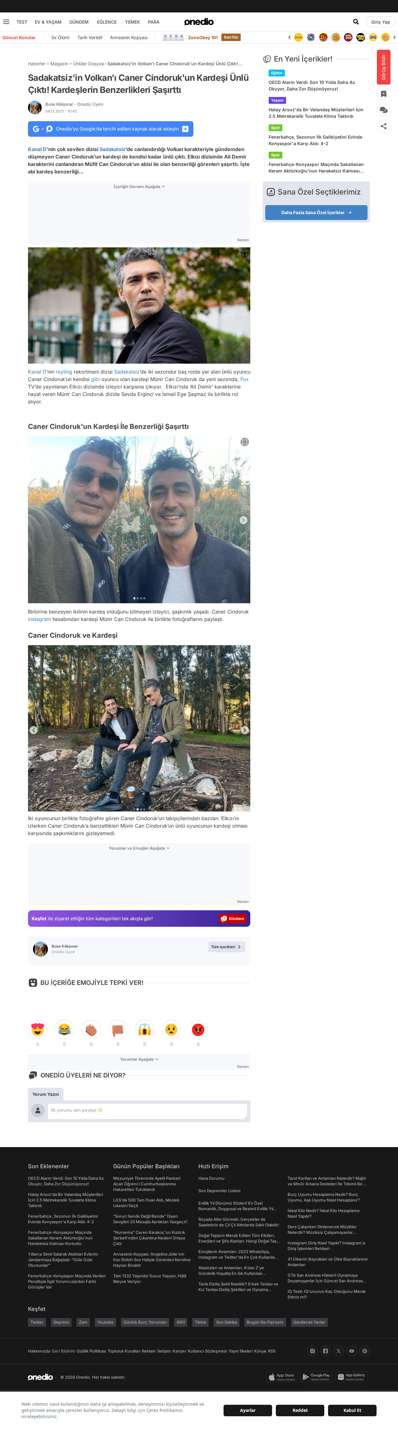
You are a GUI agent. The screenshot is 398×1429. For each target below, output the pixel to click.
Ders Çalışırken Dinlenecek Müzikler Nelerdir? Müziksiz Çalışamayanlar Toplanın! (322, 1232)
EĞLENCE (107, 22)
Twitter (37, 1322)
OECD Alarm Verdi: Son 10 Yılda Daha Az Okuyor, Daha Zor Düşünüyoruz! (312, 85)
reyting (64, 372)
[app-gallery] (352, 1377)
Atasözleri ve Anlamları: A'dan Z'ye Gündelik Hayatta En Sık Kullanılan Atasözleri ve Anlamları (231, 1273)
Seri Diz (231, 37)
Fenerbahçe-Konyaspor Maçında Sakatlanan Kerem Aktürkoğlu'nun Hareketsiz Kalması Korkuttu (316, 168)
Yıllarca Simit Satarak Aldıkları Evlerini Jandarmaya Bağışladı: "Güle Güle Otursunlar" (63, 1260)
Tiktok (200, 1322)
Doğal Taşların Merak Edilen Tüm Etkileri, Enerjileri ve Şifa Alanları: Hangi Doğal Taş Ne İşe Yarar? (237, 1241)
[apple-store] (283, 1377)
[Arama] (356, 21)
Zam (83, 1322)
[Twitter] (338, 1351)
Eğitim (276, 73)
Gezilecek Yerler (309, 1322)
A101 (181, 1322)
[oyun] (373, 37)
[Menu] (6, 22)
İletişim (164, 1351)
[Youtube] (351, 1351)
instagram (39, 619)
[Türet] (323, 37)
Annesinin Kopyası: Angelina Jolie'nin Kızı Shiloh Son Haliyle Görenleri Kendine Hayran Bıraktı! (152, 1260)
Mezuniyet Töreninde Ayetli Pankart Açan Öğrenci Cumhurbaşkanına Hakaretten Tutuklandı (146, 1184)
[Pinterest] (364, 1351)
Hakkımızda (39, 1351)
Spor (275, 127)
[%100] (298, 37)
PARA (154, 22)
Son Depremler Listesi (219, 1190)
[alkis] (385, 37)
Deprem (61, 1322)
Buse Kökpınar (74, 104)
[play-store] (317, 1377)
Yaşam (277, 100)
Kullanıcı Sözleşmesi (207, 1351)
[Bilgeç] (336, 37)
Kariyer (179, 1351)
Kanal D (37, 149)
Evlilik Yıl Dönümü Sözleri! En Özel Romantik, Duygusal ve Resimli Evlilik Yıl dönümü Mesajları (235, 1209)
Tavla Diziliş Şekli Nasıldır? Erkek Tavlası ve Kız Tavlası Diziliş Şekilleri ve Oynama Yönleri (238, 1289)
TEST (21, 22)
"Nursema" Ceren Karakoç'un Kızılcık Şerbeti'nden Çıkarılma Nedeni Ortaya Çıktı (149, 1238)
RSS (271, 1351)
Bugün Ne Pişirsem (265, 1322)
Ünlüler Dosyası (88, 63)
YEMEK (132, 22)
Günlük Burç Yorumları (145, 1322)
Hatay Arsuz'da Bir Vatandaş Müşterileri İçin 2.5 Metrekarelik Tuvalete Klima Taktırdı (316, 113)
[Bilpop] (348, 37)
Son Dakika (226, 1322)
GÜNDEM (79, 22)
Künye (260, 1351)
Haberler (36, 63)
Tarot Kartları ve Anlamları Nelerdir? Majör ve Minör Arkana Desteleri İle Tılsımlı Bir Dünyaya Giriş (327, 1184)
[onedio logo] (199, 21)
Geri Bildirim (63, 1351)
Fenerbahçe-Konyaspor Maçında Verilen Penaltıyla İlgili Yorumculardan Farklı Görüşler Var (67, 1281)
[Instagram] (312, 1351)
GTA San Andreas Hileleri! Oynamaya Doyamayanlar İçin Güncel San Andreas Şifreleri (325, 1281)
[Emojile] (360, 37)
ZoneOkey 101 (203, 37)
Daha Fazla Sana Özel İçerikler (313, 212)
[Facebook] (325, 1351)
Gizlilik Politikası (91, 1351)
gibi (95, 379)
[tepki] (37, 1029)
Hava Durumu (211, 1178)
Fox (244, 379)
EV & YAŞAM (48, 22)
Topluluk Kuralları (124, 1351)
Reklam (149, 1351)
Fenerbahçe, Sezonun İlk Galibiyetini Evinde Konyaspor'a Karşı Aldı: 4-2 (315, 140)
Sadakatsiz (113, 149)
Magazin (59, 63)
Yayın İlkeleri (240, 1351)
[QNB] (311, 37)
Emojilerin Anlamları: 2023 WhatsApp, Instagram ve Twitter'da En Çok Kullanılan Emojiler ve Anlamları (237, 1257)
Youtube (105, 1322)
